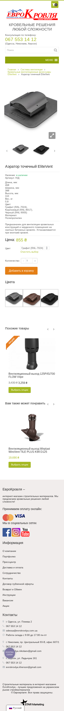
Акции (6, 606)
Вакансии (8, 600)
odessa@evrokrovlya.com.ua (21, 630)
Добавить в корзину (21, 270)
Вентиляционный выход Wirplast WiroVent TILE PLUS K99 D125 (29, 450)
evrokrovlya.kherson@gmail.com (23, 667)
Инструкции (9, 595)
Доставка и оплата (13, 567)
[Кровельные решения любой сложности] (32, 14)
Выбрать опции (19, 389)
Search (55, 50)
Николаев (13, 642)
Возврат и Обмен (12, 589)
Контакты (8, 578)
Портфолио (9, 556)
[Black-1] (41, 148)
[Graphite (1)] (20, 148)
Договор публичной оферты (18, 584)
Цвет (7, 248)
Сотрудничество (12, 573)
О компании (9, 551)
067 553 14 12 (21, 39)
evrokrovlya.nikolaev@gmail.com (23, 651)
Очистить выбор (29, 251)
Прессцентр (9, 562)
